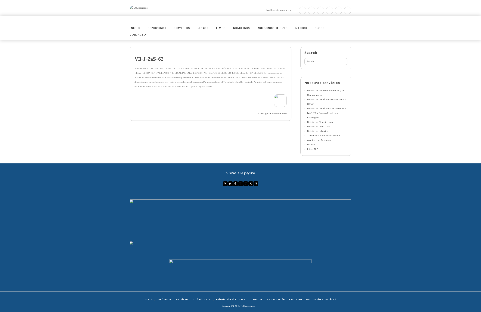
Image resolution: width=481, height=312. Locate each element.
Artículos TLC (202, 299)
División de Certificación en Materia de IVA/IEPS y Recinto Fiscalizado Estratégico (326, 113)
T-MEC (220, 28)
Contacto (138, 34)
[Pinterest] (320, 10)
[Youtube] (329, 10)
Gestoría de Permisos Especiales (323, 135)
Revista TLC (313, 144)
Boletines (241, 28)
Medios (301, 28)
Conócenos (156, 28)
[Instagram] (338, 10)
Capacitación (276, 299)
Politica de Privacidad (321, 299)
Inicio (135, 28)
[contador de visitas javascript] (240, 183)
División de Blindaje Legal (320, 122)
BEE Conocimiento (272, 28)
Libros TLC (312, 149)
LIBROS (202, 28)
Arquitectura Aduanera (319, 140)
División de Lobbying (317, 131)
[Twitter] (302, 10)
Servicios (182, 28)
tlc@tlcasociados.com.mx (278, 10)
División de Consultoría (318, 126)
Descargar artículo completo (272, 113)
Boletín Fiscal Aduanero (232, 299)
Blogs (319, 28)
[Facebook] (311, 10)
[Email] (347, 10)
